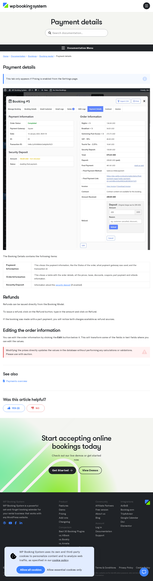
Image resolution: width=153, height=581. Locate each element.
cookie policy (60, 560)
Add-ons (63, 517)
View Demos (90, 470)
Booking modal (46, 56)
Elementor (126, 525)
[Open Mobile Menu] (146, 5)
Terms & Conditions (105, 567)
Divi (122, 521)
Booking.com (127, 509)
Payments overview (16, 381)
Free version (101, 509)
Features (63, 505)
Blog (97, 517)
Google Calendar (129, 517)
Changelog (64, 521)
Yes (16, 408)
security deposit (63, 285)
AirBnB (124, 505)
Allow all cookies (30, 569)
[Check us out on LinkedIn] (21, 523)
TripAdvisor (127, 513)
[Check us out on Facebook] (16, 523)
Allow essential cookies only (64, 569)
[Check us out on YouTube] (10, 523)
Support (99, 535)
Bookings (32, 56)
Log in (98, 527)
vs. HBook (64, 535)
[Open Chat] (144, 572)
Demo (62, 509)
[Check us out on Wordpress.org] (4, 523)
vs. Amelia (64, 543)
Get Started (60, 470)
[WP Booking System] (24, 6)
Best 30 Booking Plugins (72, 531)
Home (6, 56)
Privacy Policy (126, 567)
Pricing (62, 513)
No (37, 408)
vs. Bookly (64, 539)
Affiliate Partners (104, 505)
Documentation (18, 56)
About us (100, 513)
